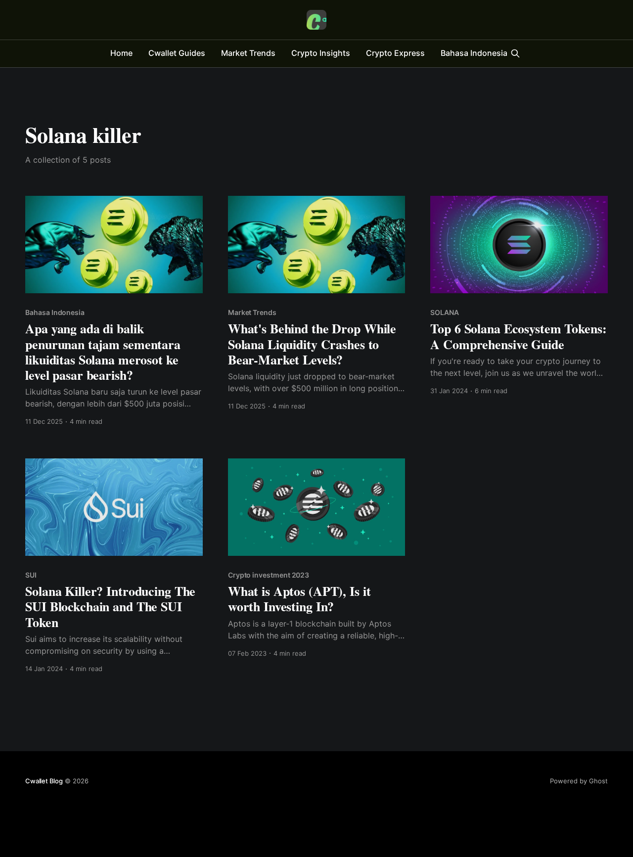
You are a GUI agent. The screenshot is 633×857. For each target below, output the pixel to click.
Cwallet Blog (44, 781)
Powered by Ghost (579, 781)
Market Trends (248, 53)
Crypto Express (395, 53)
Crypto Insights (320, 53)
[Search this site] (515, 53)
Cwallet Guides (176, 53)
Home (121, 53)
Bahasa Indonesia (474, 53)
